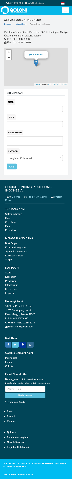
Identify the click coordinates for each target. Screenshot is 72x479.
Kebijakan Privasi (14, 255)
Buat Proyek (11, 243)
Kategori (13, 151)
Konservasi (11, 289)
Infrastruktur (11, 285)
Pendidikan (10, 281)
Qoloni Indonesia (36, 54)
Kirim (12, 166)
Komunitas (10, 230)
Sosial (8, 272)
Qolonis (9, 366)
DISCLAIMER (9, 474)
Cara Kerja (10, 222)
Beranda (7, 23)
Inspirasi (9, 293)
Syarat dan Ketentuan (16, 251)
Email (11, 102)
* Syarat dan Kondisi (15, 402)
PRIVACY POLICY (27, 474)
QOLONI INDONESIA (57, 84)
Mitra (7, 218)
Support (9, 259)
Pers (7, 226)
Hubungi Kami (20, 23)
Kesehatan (10, 277)
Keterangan (15, 132)
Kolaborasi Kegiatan (15, 247)
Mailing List (11, 358)
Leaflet (38, 84)
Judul (11, 117)
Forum (8, 362)
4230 (12, 196)
